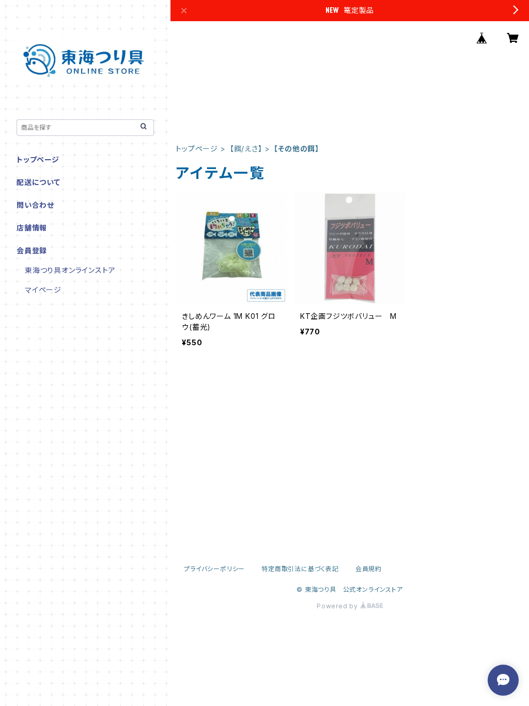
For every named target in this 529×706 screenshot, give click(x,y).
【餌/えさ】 (246, 148)
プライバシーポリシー (214, 569)
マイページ (43, 289)
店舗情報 (32, 227)
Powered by (338, 606)
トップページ (197, 148)
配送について (38, 182)
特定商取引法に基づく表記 (300, 569)
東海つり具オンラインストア (70, 270)
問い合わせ (35, 205)
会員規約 (368, 569)
